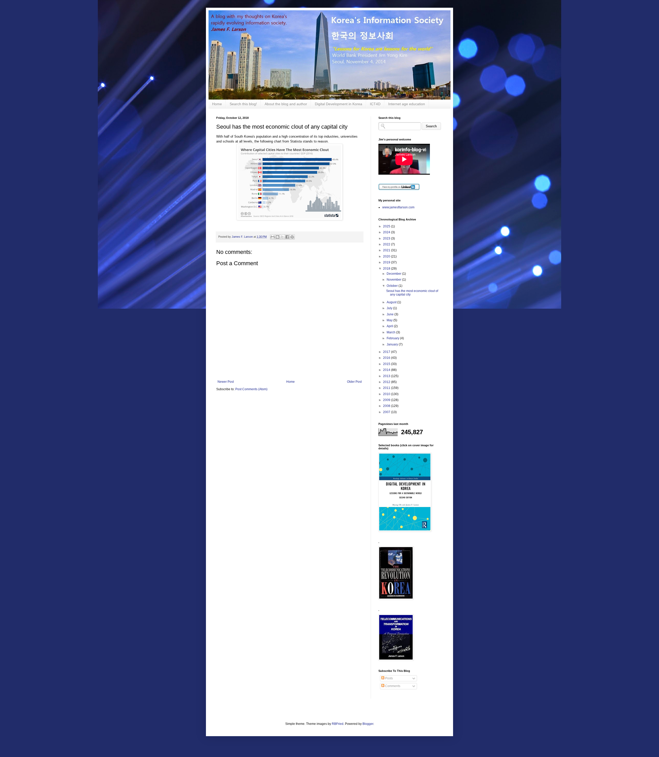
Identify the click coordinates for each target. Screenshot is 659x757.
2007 (387, 412)
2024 (387, 232)
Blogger (367, 724)
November (394, 279)
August (392, 302)
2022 (387, 244)
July (390, 308)
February (393, 338)
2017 (387, 352)
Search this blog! (243, 104)
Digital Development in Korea (338, 104)
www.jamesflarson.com (398, 207)
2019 (387, 262)
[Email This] (272, 236)
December (394, 273)
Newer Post (226, 382)
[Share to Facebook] (287, 236)
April (390, 326)
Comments (392, 686)
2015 (387, 364)
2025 (387, 226)
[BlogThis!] (277, 236)
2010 (387, 394)
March (391, 332)
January (393, 344)
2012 (387, 382)
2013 (387, 376)
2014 (387, 370)
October (392, 286)
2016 (387, 358)
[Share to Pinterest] (292, 236)
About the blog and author (286, 104)
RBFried (337, 724)
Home (217, 104)
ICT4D (375, 104)
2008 (387, 406)
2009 (387, 400)
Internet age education (406, 104)
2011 (387, 388)
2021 (387, 250)
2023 (387, 238)
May (390, 320)
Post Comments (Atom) (251, 389)
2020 (387, 256)
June (390, 314)
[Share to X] (282, 236)
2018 (387, 268)
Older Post (354, 382)
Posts (388, 678)
